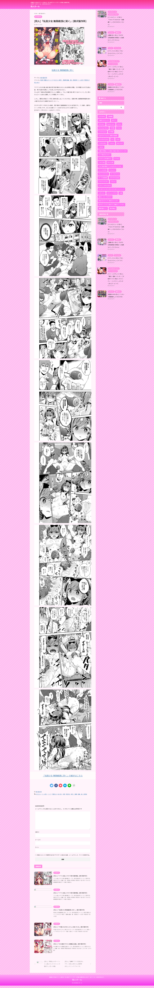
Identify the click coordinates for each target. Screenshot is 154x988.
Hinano (119, 128)
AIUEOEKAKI (102, 116)
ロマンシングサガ (112, 193)
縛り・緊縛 (74, 794)
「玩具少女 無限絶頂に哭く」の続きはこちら (63, 775)
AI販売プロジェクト (104, 120)
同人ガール (35, 6)
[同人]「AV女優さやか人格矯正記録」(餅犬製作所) (69, 944)
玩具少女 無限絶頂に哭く (63, 70)
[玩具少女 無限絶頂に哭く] (62, 192)
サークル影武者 (103, 178)
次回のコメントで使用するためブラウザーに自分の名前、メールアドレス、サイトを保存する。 (63, 855)
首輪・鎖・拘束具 (82, 794)
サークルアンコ (115, 174)
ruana (117, 139)
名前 (37, 832)
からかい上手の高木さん (105, 158)
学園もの (54, 794)
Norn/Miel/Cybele (103, 139)
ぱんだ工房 (110, 162)
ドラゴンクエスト (103, 181)
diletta (119, 124)
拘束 (64, 794)
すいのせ (116, 158)
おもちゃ (38, 794)
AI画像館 (110, 116)
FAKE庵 (112, 128)
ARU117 (114, 120)
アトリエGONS (102, 170)
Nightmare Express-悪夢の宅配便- (108, 135)
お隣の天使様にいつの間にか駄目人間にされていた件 (113, 151)
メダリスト (102, 193)
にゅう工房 (102, 162)
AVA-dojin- (101, 124)
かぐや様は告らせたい (104, 155)
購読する (103, 98)
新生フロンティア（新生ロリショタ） (108, 201)
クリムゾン (112, 170)
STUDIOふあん (102, 143)
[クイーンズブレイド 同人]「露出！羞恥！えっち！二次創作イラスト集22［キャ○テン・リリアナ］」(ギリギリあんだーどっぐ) (116, 71)
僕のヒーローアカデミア (105, 197)
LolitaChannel (102, 132)
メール (37, 840)
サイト (37, 847)
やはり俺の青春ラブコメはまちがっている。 (110, 166)
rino (112, 139)
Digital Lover (110, 124)
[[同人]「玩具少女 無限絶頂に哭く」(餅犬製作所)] (65, 785)
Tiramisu (111, 143)
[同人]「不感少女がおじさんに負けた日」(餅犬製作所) (71, 927)
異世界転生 (112, 208)
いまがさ (101, 147)
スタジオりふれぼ (114, 178)
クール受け (44, 794)
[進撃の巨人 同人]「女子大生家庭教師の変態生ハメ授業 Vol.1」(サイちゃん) (116, 37)
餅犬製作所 (43, 78)
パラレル (113, 181)
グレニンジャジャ (103, 174)
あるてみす (120, 143)
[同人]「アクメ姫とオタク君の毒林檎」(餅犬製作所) (70, 876)
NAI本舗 (111, 132)
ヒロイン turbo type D (105, 185)
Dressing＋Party (103, 128)
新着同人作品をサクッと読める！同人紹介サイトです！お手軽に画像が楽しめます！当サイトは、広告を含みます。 (77, 979)
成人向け (59, 794)
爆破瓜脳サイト (103, 208)
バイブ (49, 794)
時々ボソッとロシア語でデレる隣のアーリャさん (111, 204)
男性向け (68, 794)
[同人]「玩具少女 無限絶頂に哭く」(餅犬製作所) (69, 910)
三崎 (121, 193)
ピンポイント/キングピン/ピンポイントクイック (111, 189)
